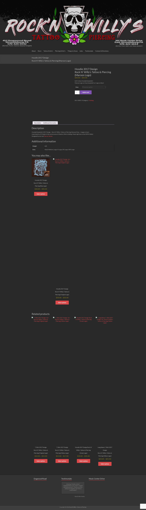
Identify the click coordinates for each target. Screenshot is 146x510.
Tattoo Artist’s (48, 51)
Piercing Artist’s (60, 51)
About (34, 51)
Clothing (91, 100)
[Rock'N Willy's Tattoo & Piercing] (73, 1)
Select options (41, 194)
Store (39, 51)
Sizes (77, 87)
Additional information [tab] (49, 123)
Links (81, 51)
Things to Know (73, 51)
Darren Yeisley (48, 136)
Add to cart (85, 92)
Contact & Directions (102, 51)
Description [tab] (37, 123)
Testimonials (89, 51)
